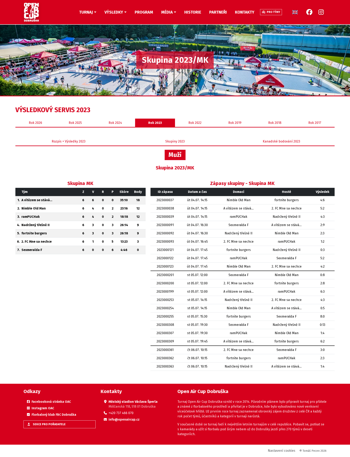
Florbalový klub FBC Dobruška (54, 415)
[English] (295, 12)
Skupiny (175, 141)
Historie (192, 12)
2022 (195, 123)
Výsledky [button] (114, 12)
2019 (234, 123)
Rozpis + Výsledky (68, 141)
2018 (274, 123)
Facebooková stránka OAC (51, 402)
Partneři (218, 12)
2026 (35, 123)
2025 (75, 123)
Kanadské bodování (281, 141)
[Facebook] (309, 12)
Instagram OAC (43, 408)
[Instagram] (321, 12)
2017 (314, 123)
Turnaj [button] (86, 12)
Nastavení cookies (281, 451)
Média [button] (167, 12)
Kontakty (244, 12)
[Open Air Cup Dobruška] (31, 12)
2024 (115, 123)
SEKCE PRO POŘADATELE (49, 424)
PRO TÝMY (273, 12)
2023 (155, 123)
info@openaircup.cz (124, 419)
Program (144, 12)
